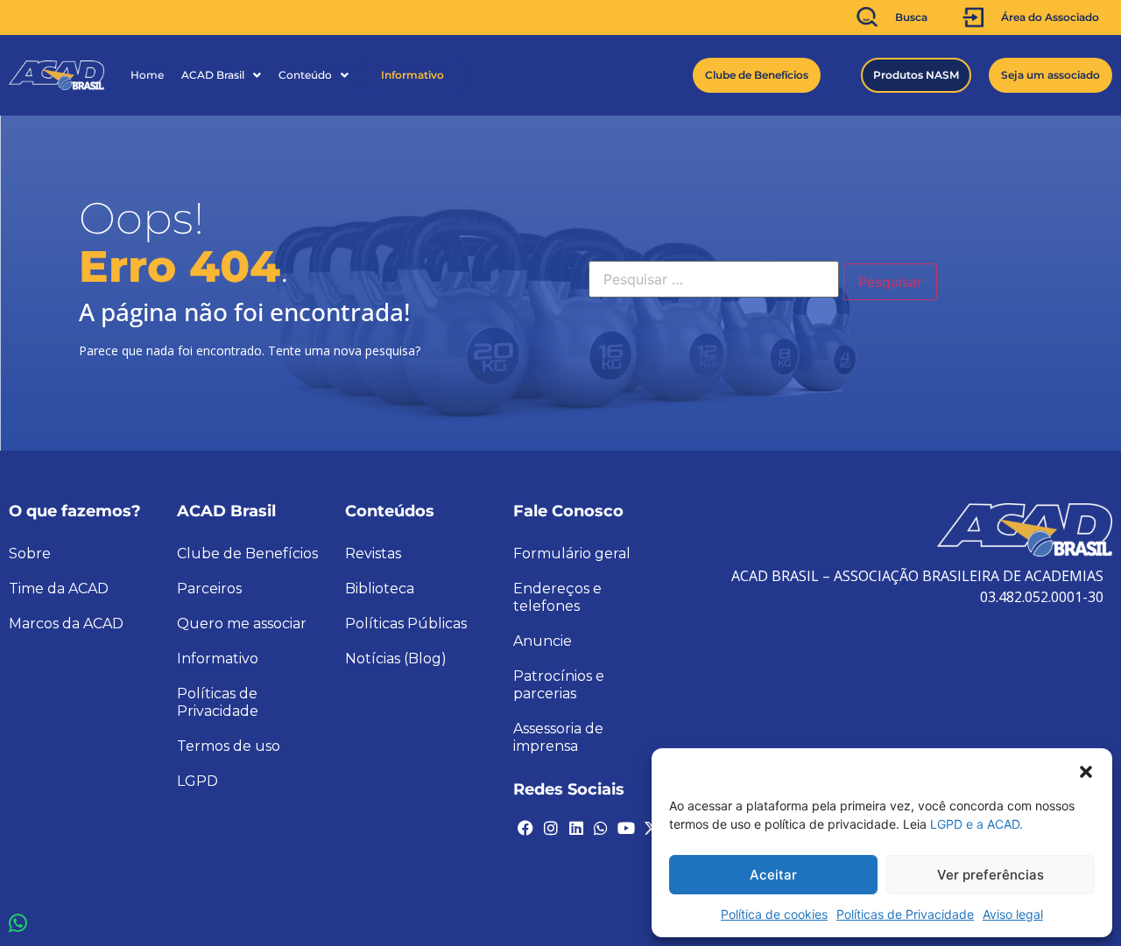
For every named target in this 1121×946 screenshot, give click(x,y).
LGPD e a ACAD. (976, 823)
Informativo (412, 74)
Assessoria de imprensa (558, 737)
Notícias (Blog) (396, 658)
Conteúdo (305, 74)
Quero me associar (242, 623)
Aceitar (773, 874)
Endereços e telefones (557, 597)
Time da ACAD (59, 588)
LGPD (197, 781)
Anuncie (542, 641)
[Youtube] (626, 828)
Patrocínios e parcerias (558, 685)
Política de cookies (774, 914)
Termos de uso (228, 746)
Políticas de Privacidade (905, 914)
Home (147, 74)
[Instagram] (551, 828)
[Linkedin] (575, 828)
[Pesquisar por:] (714, 279)
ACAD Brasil (212, 74)
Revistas (373, 553)
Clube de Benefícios (247, 553)
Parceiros (209, 588)
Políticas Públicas (406, 623)
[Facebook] (525, 828)
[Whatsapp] (601, 828)
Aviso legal (1013, 914)
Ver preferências (990, 874)
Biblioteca (379, 588)
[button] (1086, 770)
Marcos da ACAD (66, 623)
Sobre (30, 553)
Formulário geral (572, 553)
